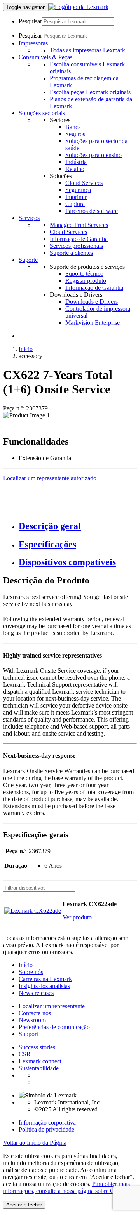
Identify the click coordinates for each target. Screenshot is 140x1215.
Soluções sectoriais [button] (42, 113)
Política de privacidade (46, 1129)
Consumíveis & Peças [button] (45, 57)
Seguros (75, 134)
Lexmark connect (40, 1061)
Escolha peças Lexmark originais (90, 92)
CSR (25, 1054)
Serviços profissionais (76, 245)
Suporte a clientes (71, 252)
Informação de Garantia (79, 238)
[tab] (78, 526)
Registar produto (85, 280)
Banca (73, 127)
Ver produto (77, 917)
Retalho (74, 169)
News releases (36, 993)
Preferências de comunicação (54, 1027)
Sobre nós (31, 972)
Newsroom (32, 1020)
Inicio (26, 349)
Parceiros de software (91, 211)
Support (28, 1034)
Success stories (37, 1047)
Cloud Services (84, 183)
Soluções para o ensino (93, 155)
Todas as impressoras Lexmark (87, 50)
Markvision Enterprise (92, 322)
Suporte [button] (28, 259)
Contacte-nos (35, 1013)
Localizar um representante (52, 1006)
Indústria (76, 162)
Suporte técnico (84, 273)
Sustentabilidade (39, 1068)
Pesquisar (30, 21)
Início (26, 965)
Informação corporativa (47, 1122)
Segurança (78, 190)
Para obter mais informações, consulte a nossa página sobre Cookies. (67, 1187)
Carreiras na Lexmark (45, 979)
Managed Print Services (79, 225)
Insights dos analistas (44, 986)
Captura (75, 204)
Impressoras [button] (33, 43)
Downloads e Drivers (91, 301)
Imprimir (76, 197)
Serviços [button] (29, 218)
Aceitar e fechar (24, 1205)
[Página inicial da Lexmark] (78, 6)
